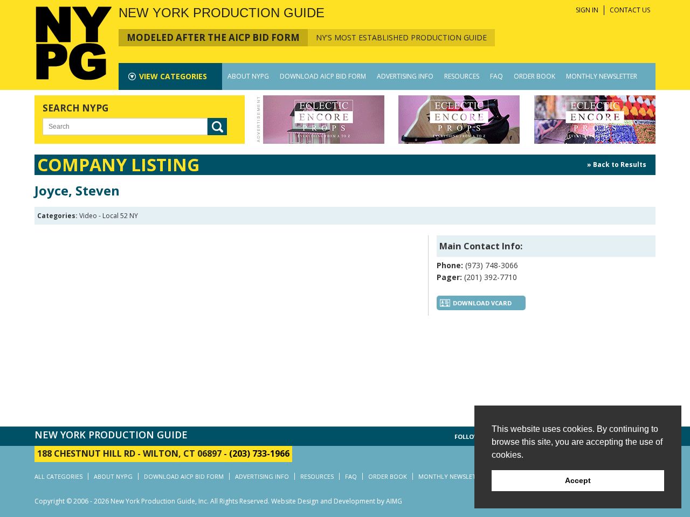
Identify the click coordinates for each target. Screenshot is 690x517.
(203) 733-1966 (259, 453)
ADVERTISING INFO (405, 76)
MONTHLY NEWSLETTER (601, 76)
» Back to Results (616, 164)
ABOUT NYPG (248, 76)
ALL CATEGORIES (58, 476)
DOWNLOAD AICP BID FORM (323, 76)
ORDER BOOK (534, 76)
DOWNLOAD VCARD (482, 303)
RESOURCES (461, 76)
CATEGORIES (173, 76)
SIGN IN (587, 10)
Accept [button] (578, 480)
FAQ (496, 76)
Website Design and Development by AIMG (336, 501)
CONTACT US (630, 10)
